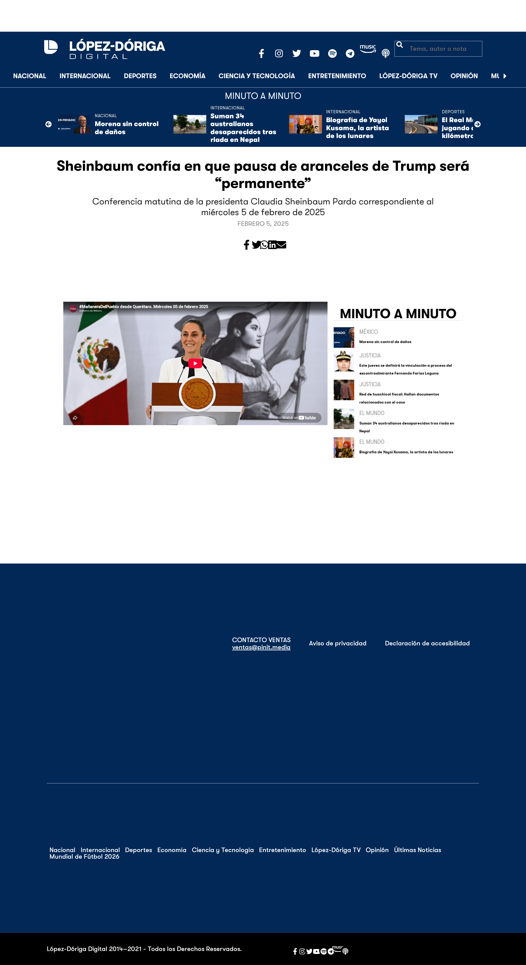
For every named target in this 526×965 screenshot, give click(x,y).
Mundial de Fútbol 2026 (84, 856)
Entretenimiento (337, 76)
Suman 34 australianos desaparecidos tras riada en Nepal (243, 128)
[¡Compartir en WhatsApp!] (264, 245)
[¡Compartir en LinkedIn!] (272, 245)
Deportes (140, 76)
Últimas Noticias (417, 850)
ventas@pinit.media (261, 647)
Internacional (85, 76)
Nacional (29, 76)
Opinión (464, 76)
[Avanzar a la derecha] (505, 76)
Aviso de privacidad (338, 643)
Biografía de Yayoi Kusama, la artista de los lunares (357, 128)
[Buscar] (515, 76)
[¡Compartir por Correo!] (281, 245)
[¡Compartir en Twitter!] (257, 245)
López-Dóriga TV (408, 76)
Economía (187, 76)
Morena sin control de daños (127, 128)
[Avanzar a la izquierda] (48, 124)
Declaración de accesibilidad (427, 643)
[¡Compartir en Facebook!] (246, 245)
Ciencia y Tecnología (257, 76)
